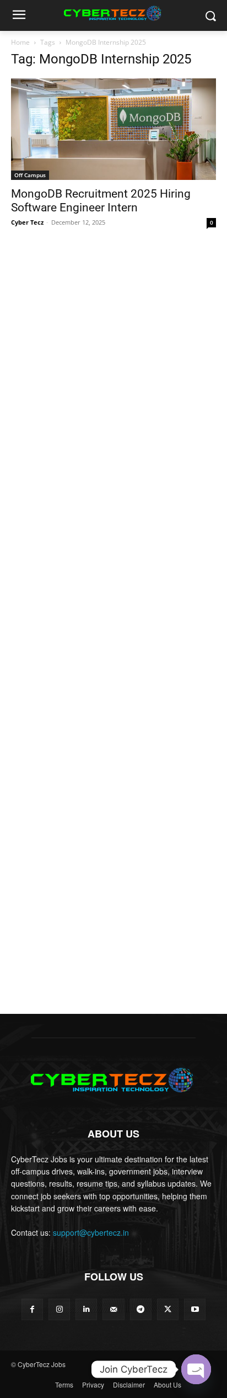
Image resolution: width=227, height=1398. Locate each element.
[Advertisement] (113, 358)
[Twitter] (168, 1309)
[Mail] (113, 1309)
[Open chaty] (196, 1369)
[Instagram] (59, 1309)
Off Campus (30, 175)
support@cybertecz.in (91, 1232)
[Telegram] (141, 1309)
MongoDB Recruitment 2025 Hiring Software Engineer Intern (101, 200)
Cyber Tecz (27, 222)
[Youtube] (195, 1309)
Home (20, 42)
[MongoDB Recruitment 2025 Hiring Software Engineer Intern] (113, 129)
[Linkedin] (86, 1309)
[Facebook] (32, 1309)
